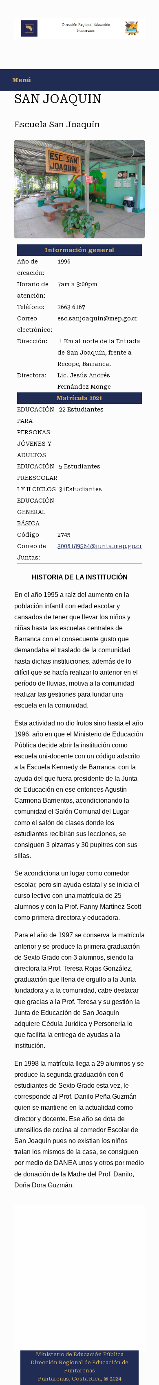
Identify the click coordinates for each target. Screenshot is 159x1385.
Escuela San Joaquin (57, 124)
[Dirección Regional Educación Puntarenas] (79, 28)
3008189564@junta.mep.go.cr (99, 546)
